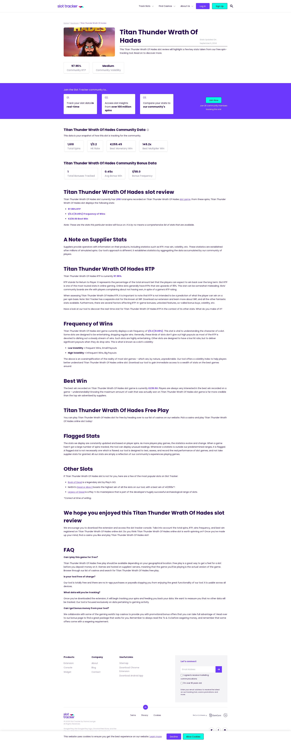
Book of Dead (75, 482)
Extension (69, 663)
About (95, 663)
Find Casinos (165, 6)
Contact (96, 671)
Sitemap (123, 663)
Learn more (156, 736)
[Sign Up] (219, 669)
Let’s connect (188, 661)
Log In (203, 6)
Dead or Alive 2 (85, 487)
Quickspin (74, 23)
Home (66, 23)
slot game (185, 199)
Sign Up (220, 6)
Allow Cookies (193, 736)
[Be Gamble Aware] (200, 715)
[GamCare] (215, 715)
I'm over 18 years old (192, 683)
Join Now (213, 100)
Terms (133, 715)
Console (68, 667)
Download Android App (131, 675)
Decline (174, 736)
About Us (185, 6)
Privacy (144, 715)
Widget (67, 671)
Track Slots (144, 6)
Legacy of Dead (76, 492)
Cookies (157, 715)
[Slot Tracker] (97, 6)
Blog (94, 667)
